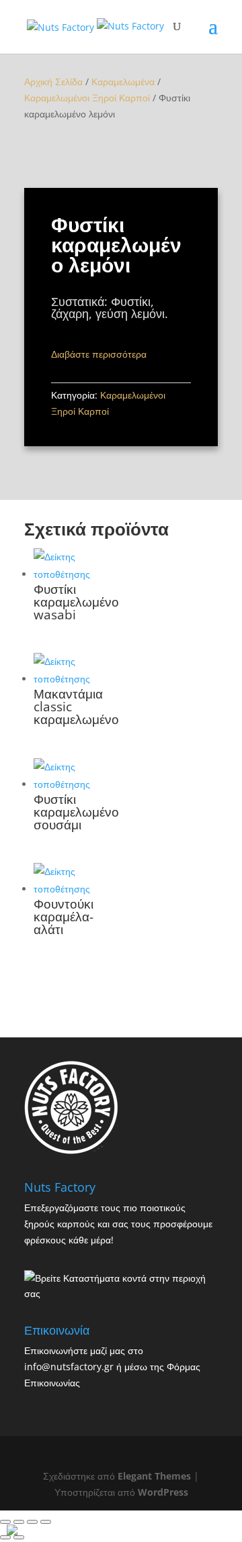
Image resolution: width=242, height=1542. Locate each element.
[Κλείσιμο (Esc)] (5, 1522)
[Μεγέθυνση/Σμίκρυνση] (45, 1522)
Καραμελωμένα (123, 81)
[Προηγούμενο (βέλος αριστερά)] (5, 1537)
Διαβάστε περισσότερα (99, 354)
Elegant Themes (154, 1476)
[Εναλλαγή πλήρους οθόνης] (32, 1522)
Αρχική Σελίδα (53, 81)
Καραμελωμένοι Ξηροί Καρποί (87, 97)
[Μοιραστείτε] (18, 1522)
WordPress (163, 1492)
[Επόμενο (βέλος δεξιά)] (18, 1537)
